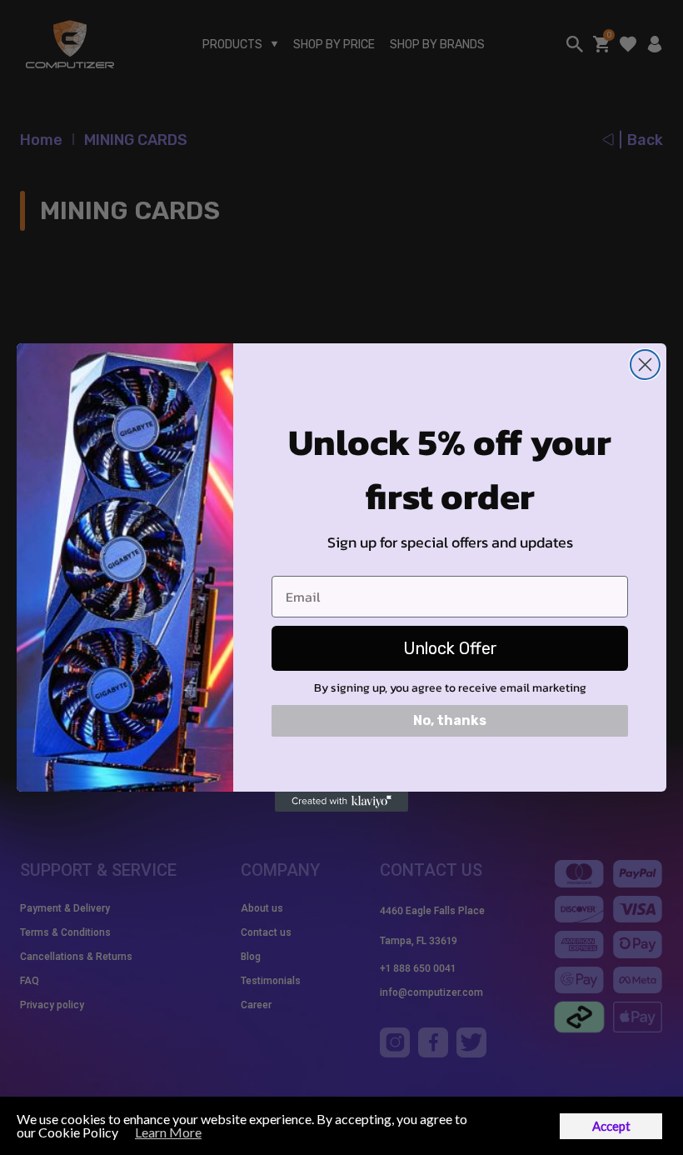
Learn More (168, 1132)
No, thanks (449, 720)
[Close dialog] (645, 364)
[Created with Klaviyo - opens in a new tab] (341, 802)
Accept (611, 1125)
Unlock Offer (450, 648)
